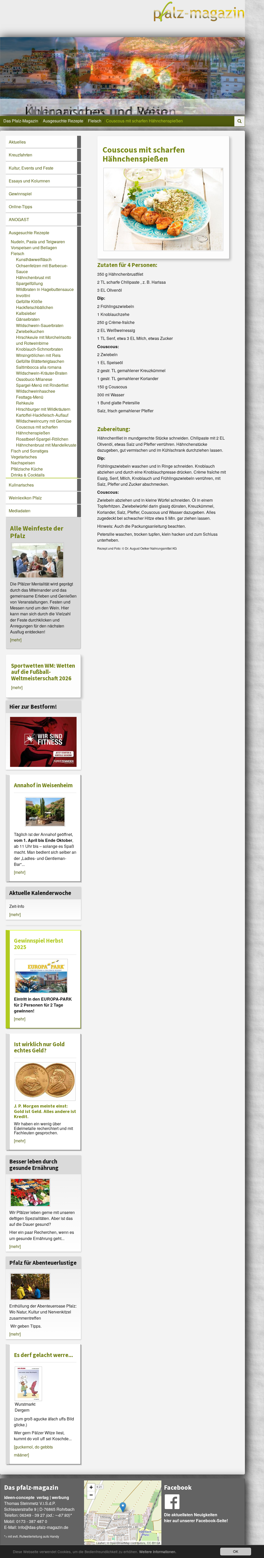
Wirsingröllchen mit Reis (38, 355)
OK (235, 1551)
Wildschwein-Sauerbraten (39, 325)
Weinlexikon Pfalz (25, 498)
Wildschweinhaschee (35, 391)
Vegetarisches (24, 457)
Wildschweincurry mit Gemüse (43, 421)
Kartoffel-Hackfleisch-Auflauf (42, 415)
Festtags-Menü (29, 397)
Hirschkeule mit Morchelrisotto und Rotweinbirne (43, 340)
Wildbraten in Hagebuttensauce (45, 289)
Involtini (23, 295)
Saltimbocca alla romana (38, 367)
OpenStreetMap (120, 1543)
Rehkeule (25, 403)
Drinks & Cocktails (28, 475)
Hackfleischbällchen (34, 307)
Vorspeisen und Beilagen (34, 247)
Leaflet (100, 1543)
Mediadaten (19, 511)
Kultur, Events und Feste (31, 168)
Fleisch (94, 121)
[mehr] (15, 640)
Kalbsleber (26, 313)
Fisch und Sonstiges (29, 451)
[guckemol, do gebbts (33, 1447)
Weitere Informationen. (157, 1551)
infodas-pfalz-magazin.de (43, 1527)
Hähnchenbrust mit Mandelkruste (46, 445)
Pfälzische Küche (27, 469)
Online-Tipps (20, 207)
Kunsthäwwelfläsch (34, 259)
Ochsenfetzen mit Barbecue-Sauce (42, 268)
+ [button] (91, 1487)
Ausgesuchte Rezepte (63, 121)
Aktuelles (17, 142)
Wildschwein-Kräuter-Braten (41, 373)
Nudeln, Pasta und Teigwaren (38, 242)
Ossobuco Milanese (34, 379)
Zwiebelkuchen (30, 331)
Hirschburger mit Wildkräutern (43, 409)
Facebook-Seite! (212, 1520)
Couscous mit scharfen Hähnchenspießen (37, 430)
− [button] (91, 1495)
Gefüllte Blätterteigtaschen (40, 361)
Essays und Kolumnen (29, 181)
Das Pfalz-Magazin (20, 121)
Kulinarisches (21, 485)
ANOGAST (19, 219)
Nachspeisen (23, 463)
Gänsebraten (28, 319)
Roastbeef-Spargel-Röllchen (42, 439)
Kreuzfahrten (20, 155)
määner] (21, 1455)
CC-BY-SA (153, 1543)
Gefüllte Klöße (29, 301)
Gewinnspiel (20, 194)
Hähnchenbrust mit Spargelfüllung (33, 280)
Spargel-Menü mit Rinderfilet (42, 385)
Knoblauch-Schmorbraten (39, 349)
